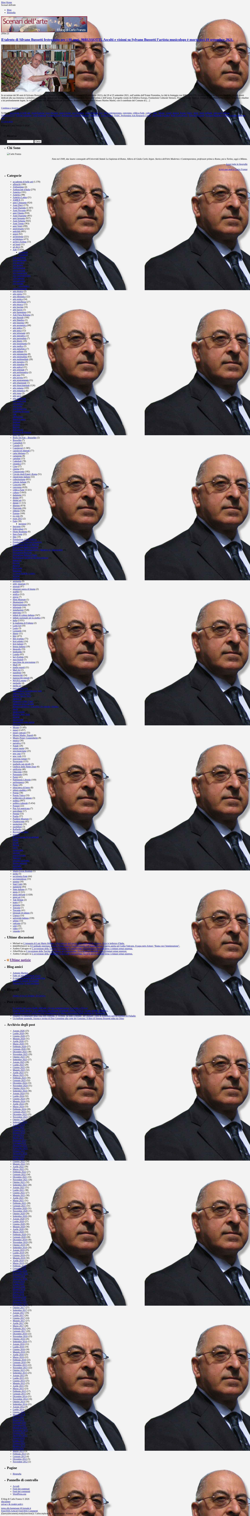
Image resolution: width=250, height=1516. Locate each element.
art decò (16, 247)
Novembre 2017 (20, 1305)
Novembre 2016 (20, 1336)
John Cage (95, 115)
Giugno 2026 (19, 1036)
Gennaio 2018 (19, 1300)
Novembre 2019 (20, 1242)
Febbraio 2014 (19, 1422)
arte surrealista (19, 401)
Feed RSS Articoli (9, 1511)
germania (17, 581)
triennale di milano (21, 913)
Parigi (15, 777)
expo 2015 (17, 518)
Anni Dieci (18, 205)
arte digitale (18, 283)
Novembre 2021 (20, 1179)
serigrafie (17, 866)
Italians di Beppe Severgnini (25, 981)
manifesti (17, 672)
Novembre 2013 (20, 1430)
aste (14, 414)
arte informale (19, 333)
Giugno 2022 (19, 1161)
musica (175, 113)
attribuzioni (18, 416)
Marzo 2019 (18, 1263)
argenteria (23, 252)
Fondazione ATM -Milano (25, 539)
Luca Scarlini (107, 115)
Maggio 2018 (19, 1289)
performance (18, 782)
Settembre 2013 (20, 1435)
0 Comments (7, 121)
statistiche (17, 887)
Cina (15, 466)
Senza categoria (20, 863)
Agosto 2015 (19, 1375)
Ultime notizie (20, 960)
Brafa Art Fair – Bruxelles (24, 437)
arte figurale (18, 317)
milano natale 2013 (21, 693)
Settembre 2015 (20, 1373)
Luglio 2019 (18, 1253)
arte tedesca (18, 403)
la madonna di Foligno (23, 623)
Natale (16, 746)
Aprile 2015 (18, 1386)
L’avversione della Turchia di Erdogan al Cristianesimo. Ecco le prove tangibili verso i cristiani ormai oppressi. (82, 948)
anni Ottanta (65, 113)
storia (195, 113)
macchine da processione (24, 662)
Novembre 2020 (20, 1211)
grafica (16, 594)
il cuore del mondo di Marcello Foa (29, 978)
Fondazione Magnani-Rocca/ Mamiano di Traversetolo (38, 550)
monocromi (18, 719)
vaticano (16, 923)
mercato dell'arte (20, 688)
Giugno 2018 (19, 1286)
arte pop (16, 375)
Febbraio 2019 (19, 1266)
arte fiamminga (19, 312)
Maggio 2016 (19, 1352)
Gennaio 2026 (19, 1049)
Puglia (16, 816)
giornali (16, 586)
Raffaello (17, 829)
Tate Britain (18, 900)
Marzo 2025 (18, 1075)
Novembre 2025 (20, 1054)
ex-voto (16, 516)
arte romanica (19, 390)
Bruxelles (17, 440)
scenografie (18, 850)
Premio (16, 813)
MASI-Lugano (19, 680)
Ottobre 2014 (19, 1401)
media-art (17, 685)
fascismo (17, 526)
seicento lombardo (21, 860)
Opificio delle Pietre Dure (24, 766)
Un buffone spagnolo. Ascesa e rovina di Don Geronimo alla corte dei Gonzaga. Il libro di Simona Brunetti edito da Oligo (68, 1018)
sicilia (15, 873)
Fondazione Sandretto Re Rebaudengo (30, 557)
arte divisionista (20, 289)
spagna (16, 881)
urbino (16, 920)
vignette (16, 931)
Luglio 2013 (18, 1441)
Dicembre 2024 (20, 1083)
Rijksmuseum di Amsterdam (25, 837)
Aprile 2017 (18, 1323)
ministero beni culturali (23, 704)
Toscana (16, 907)
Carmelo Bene (53, 115)
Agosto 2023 (19, 1125)
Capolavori (18, 448)
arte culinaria (18, 278)
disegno (16, 505)
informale (17, 607)
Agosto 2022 (19, 1156)
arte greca (17, 330)
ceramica (17, 463)
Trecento (17, 910)
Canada (16, 445)
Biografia (11, 12)
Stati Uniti (17, 884)
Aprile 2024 (18, 1104)
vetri (15, 926)
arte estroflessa (19, 302)
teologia (16, 905)
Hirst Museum (19, 599)
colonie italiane (19, 482)
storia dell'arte (206, 113)
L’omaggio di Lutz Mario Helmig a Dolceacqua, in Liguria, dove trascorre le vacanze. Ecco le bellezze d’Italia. (74, 943)
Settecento (17, 868)
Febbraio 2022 (19, 1172)
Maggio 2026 (19, 1038)
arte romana (18, 388)
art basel (16, 244)
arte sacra (17, 396)
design (16, 497)
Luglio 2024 (18, 1096)
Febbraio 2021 (19, 1203)
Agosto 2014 (19, 1407)
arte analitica (18, 262)
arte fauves (18, 309)
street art (16, 897)
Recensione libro (20, 832)
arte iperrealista (19, 338)
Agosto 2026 (19, 1031)
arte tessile (17, 406)
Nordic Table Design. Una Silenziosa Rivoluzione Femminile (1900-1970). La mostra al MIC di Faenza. (60, 1010)
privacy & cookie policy (12, 1504)
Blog (9, 10)
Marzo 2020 (18, 1232)
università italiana (221, 113)
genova (16, 578)
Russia (16, 845)
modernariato (19, 712)
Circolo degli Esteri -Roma (25, 474)
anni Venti (17, 226)
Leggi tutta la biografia (236, 164)
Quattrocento (19, 821)
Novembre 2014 (20, 1399)
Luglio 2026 (18, 1033)
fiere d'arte (17, 534)
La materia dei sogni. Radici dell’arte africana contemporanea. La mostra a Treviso (50, 1008)
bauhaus (16, 422)
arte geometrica (20, 325)
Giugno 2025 (19, 1067)
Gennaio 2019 (19, 1268)
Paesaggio (17, 774)
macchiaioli (18, 659)
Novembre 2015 (20, 1367)
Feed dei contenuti (21, 1489)
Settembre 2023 (20, 1122)
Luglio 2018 (18, 1284)
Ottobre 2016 (19, 1339)
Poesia (16, 793)
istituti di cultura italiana (23, 615)
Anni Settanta (91, 113)
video (15, 928)
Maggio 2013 (19, 1446)
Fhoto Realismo (20, 531)
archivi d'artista (19, 242)
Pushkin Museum (21, 819)
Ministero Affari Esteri (23, 701)
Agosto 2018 (19, 1281)
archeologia (18, 236)
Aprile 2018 (18, 1292)
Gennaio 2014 (19, 1425)
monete (16, 717)
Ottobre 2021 (19, 1182)
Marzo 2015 (18, 1388)
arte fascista (18, 307)
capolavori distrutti (21, 450)
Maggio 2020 (19, 1226)
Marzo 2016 (18, 1357)
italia (155, 113)
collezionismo (19, 479)
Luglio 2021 (18, 1190)
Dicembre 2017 (20, 1302)
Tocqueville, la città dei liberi (26, 983)
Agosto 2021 (19, 1187)
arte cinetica (24, 286)
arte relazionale (19, 383)
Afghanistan (18, 187)
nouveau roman (20, 759)
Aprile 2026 (18, 1041)
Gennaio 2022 (19, 1174)
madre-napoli (19, 667)
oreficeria (17, 769)
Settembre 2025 (20, 1059)
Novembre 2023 (20, 1117)
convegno (127, 113)
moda (15, 709)
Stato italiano (19, 889)
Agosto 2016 (19, 1344)
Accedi (16, 1486)
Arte (101, 113)
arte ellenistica (19, 296)
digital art (17, 500)
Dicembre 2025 (20, 1051)
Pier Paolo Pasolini (161, 115)
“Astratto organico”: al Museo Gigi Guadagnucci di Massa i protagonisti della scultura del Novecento (59, 1013)
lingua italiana (19, 646)
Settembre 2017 (20, 1310)
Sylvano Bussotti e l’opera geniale (221, 115)
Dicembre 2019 (20, 1239)
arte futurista (18, 322)
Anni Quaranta (19, 215)
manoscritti (18, 675)
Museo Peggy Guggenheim (25, 738)
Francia (16, 563)
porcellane (17, 811)
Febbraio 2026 (19, 1046)
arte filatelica (18, 320)
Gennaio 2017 (19, 1331)
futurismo (17, 571)
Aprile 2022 (18, 1166)
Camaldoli (17, 443)
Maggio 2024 (19, 1101)
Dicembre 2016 (20, 1333)
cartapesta (17, 456)
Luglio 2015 (18, 1378)
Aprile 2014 (18, 1417)
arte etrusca (18, 304)
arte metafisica (19, 349)
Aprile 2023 (18, 1135)
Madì (15, 665)
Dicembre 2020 (20, 1208)
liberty (16, 633)
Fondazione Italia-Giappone (25, 547)
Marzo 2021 (18, 1200)
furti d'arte (17, 568)
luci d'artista (18, 657)
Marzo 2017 (18, 1326)
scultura (16, 853)
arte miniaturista (20, 354)
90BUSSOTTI (8, 115)
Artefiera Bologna (21, 411)
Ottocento (17, 772)
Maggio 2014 (19, 1414)
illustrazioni (18, 602)
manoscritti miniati (21, 678)
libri (14, 636)
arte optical (18, 367)
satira (15, 847)
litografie (17, 649)
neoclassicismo (19, 751)
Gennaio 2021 (19, 1206)
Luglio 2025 (18, 1065)
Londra (16, 654)
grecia (15, 597)
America (17, 192)
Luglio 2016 (18, 1347)
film (14, 537)
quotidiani (17, 826)
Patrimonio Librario (22, 779)
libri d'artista (18, 638)
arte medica (18, 346)
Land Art (17, 625)
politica (16, 800)
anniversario (18, 228)
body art (16, 435)
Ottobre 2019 (19, 1245)
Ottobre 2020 (19, 1213)
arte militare (18, 351)
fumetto (16, 565)
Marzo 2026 (18, 1044)
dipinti (16, 503)
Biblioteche (18, 430)
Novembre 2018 (20, 1273)
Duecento (17, 508)
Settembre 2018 (20, 1279)
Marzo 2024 (18, 1106)
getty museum (19, 584)
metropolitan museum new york (27, 691)
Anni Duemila (37, 113)
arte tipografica (19, 409)
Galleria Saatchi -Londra (24, 573)
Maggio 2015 (19, 1383)
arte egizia (17, 294)
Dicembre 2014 (20, 1396)
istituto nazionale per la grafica (27, 618)
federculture (18, 529)
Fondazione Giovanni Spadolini (27, 542)
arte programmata (21, 380)
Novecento (18, 761)
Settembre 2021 (20, 1185)
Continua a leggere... (10, 108)
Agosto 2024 (19, 1093)
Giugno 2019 (19, 1255)
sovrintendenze (19, 879)
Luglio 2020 (18, 1221)
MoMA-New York (21, 714)
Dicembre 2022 (20, 1145)
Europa (16, 513)
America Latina (20, 197)
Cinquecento (18, 471)
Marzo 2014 (18, 1420)
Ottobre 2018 (19, 1276)
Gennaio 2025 (19, 1080)
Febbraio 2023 (19, 1140)
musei (168, 113)
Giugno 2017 (19, 1318)
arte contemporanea (113, 113)
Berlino (16, 427)
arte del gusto (19, 281)
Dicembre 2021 (20, 1177)
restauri (16, 834)
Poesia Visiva (186, 113)
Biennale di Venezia (22, 432)
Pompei (16, 806)
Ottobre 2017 (19, 1307)
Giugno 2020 (19, 1224)
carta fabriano (19, 453)
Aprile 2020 (18, 1229)
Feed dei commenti (21, 1491)
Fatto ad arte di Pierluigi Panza (27, 975)
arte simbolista (19, 398)
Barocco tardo (19, 419)
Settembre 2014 (20, 1404)
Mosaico (17, 725)
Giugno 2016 (19, 1349)
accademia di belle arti (20, 113)
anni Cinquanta (20, 202)
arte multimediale (20, 359)
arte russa (17, 393)
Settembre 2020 (20, 1216)
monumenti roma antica (23, 722)
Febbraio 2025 (19, 1078)
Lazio (15, 628)
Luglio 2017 (18, 1315)
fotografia (17, 560)
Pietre (15, 785)
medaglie (17, 683)
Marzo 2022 (18, 1169)
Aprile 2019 (18, 1260)
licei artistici (18, 641)
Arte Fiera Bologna (21, 315)
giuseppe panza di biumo (24, 589)
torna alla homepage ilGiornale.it (16, 1508)
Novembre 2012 (20, 1461)
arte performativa (20, 372)
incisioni (22, 524)
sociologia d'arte (20, 876)
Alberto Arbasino (24, 115)
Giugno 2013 (19, 1443)
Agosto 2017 (19, 1313)
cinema (16, 469)
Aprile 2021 (18, 1198)
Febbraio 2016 (19, 1360)
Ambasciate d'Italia (21, 189)
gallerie (16, 576)
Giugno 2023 (19, 1130)
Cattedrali (17, 461)
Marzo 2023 (18, 1138)
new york (17, 756)
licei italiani (18, 644)
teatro (15, 902)
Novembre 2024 (20, 1085)
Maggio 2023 (19, 1132)
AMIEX (16, 200)
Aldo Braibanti (39, 115)
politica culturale (20, 803)
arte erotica (18, 299)
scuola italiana (19, 855)
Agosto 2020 (19, 1219)
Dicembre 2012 (20, 1459)
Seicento (17, 858)
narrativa (17, 743)
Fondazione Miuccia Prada (25, 555)
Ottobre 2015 (19, 1370)
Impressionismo (20, 604)
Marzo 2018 (18, 1294)
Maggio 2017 (19, 1320)
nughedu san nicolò (22, 764)
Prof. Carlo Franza (179, 115)
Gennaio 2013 (19, 1456)
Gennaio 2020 (19, 1237)
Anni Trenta (18, 223)
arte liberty (17, 341)
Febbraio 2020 (19, 1234)
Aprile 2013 (18, 1448)
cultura (149, 113)
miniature (17, 699)
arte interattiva (19, 336)
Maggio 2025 (19, 1070)
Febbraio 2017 (19, 1328)
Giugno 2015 (19, 1380)
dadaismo (17, 495)
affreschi (17, 184)
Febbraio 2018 (19, 1297)
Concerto (17, 484)
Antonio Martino (20, 973)
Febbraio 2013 (19, 1454)
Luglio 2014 (18, 1409)
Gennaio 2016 (19, 1362)
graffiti (16, 591)
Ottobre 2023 (19, 1119)
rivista (15, 842)
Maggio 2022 (19, 1164)
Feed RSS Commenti (28, 1511)
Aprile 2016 (18, 1354)
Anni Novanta (51, 113)
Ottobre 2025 (19, 1057)
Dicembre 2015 (20, 1365)
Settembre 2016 (20, 1341)
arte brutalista (19, 270)
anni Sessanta (78, 113)
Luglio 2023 (18, 1127)
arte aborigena (19, 257)
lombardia (17, 652)
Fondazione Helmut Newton (26, 544)
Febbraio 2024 (19, 1109)
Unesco (16, 915)
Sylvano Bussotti (196, 115)
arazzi (15, 234)
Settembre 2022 (20, 1153)
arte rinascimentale (21, 385)
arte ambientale (19, 260)
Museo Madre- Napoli (23, 735)
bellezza (16, 424)
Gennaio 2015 (19, 1394)
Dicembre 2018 (20, 1271)
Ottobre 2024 (19, 1088)
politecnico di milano (22, 798)
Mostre (161, 113)
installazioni (18, 610)
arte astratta (18, 265)
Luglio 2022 (18, 1159)
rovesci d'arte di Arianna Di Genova (29, 995)
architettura (18, 239)
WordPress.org (19, 1494)
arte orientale (18, 369)
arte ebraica (18, 291)
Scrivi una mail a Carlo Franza (233, 169)
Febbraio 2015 (19, 1391)
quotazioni (17, 824)
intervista (17, 612)
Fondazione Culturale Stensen (75, 115)
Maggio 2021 (19, 1195)
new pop (17, 753)
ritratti (15, 840)
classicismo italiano (21, 477)
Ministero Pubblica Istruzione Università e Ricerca (36, 706)
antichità (16, 231)
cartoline (17, 458)
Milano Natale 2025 (22, 696)
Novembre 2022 (20, 1148)
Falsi (15, 521)
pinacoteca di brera (21, 787)
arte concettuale (20, 273)
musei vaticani (19, 732)
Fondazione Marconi (22, 552)
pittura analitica (20, 790)
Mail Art (16, 670)
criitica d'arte (138, 113)
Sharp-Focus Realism (22, 871)
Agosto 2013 (19, 1438)
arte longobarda (20, 343)
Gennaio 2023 (19, 1143)
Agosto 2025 (19, 1062)
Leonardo (17, 631)
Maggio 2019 (19, 1258)
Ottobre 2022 (19, 1151)
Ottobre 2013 (19, 1433)
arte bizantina (19, 268)
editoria (16, 510)
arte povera (18, 377)
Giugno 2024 (19, 1098)
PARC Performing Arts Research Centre (132, 115)
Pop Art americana (21, 808)
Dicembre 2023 (20, 1114)
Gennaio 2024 (19, 1112)
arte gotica (17, 328)
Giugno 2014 (19, 1412)
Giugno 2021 (19, 1192)
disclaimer (5, 1501)
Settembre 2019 (20, 1247)
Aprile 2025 (18, 1072)
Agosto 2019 (19, 1250)
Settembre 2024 (20, 1091)
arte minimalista (20, 356)
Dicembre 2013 (20, 1427)
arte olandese (19, 364)
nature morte (18, 748)
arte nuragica (18, 362)
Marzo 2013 (18, 1451)
